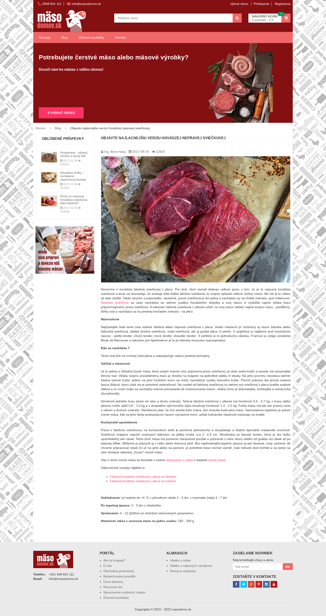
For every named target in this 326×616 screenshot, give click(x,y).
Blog (64, 37)
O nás (107, 565)
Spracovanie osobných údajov (124, 592)
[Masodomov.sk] (61, 12)
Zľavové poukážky (91, 37)
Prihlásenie (261, 4)
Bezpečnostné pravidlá (119, 576)
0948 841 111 (51, 4)
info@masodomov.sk (86, 4)
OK (287, 567)
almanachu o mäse (179, 460)
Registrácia (283, 4)
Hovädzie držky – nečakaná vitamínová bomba (73, 176)
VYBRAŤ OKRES (62, 113)
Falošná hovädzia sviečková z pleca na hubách (143, 481)
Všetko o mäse (180, 560)
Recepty (44, 37)
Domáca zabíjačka (183, 571)
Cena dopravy (113, 581)
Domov (40, 128)
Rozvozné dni (112, 587)
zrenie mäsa (217, 460)
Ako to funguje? (114, 560)
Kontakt (120, 37)
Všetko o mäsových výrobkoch (191, 565)
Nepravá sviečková (115, 302)
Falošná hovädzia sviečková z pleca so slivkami (143, 476)
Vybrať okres (239, 4)
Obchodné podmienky (118, 571)
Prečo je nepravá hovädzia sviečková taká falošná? (73, 199)
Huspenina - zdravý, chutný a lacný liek (74, 154)
